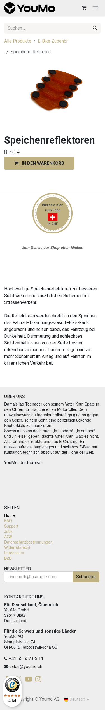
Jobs (8, 531)
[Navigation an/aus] (95, 8)
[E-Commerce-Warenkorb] (84, 8)
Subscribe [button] (86, 576)
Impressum (14, 552)
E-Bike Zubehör (53, 41)
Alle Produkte (17, 41)
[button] (39, 163)
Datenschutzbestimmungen (28, 542)
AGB (8, 536)
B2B (7, 558)
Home (9, 515)
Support (11, 526)
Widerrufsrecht (17, 547)
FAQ (8, 520)
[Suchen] (95, 28)
